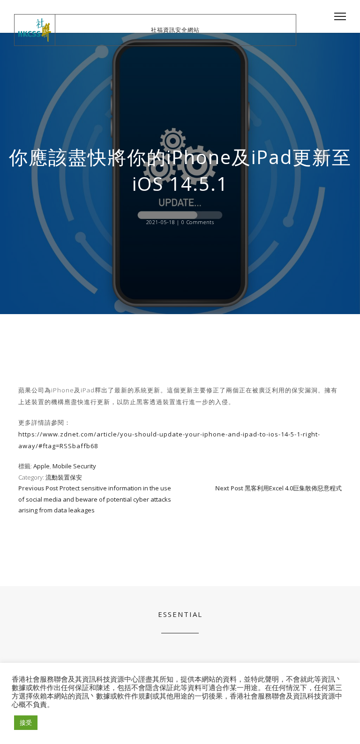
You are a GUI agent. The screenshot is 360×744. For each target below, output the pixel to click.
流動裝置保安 (63, 477)
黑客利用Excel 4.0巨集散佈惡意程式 (293, 488)
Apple (41, 466)
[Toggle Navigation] (337, 16)
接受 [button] (26, 722)
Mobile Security (74, 466)
